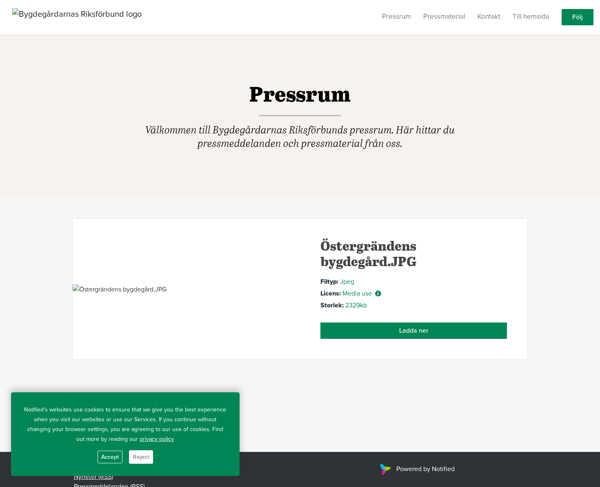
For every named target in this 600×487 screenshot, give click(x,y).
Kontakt (489, 17)
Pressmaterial (444, 17)
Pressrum (396, 17)
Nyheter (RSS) (93, 477)
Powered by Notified (425, 469)
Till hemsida (531, 17)
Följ (577, 17)
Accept (110, 457)
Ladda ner (413, 331)
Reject (141, 457)
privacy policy (157, 439)
